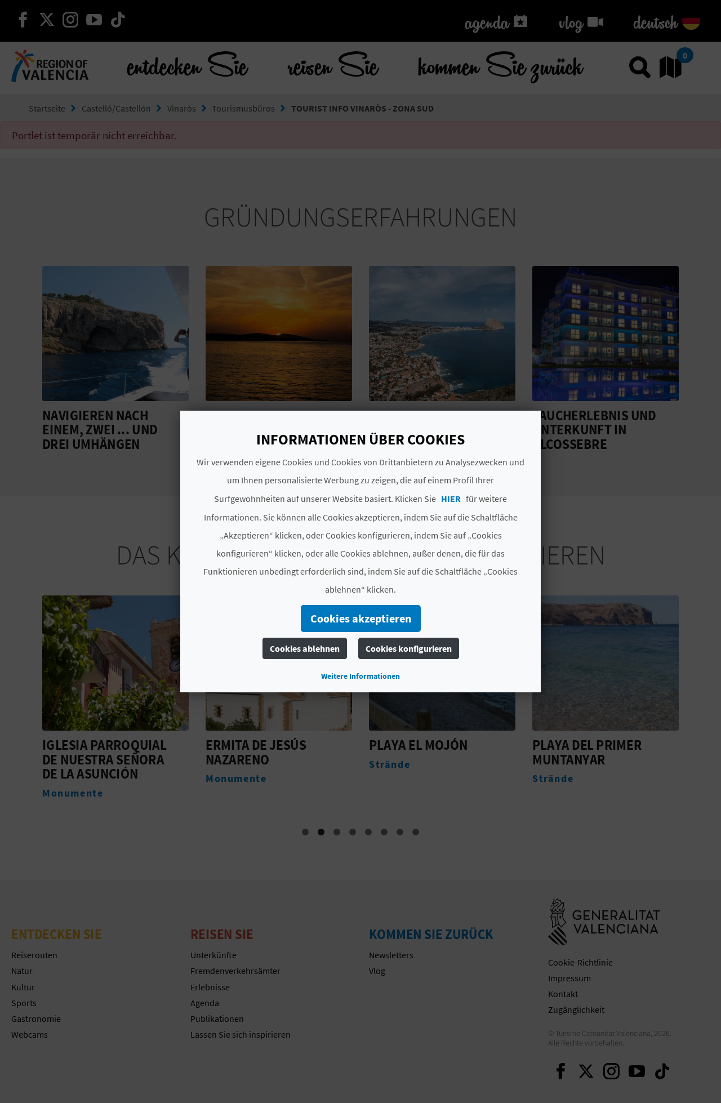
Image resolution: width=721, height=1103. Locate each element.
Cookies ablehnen (305, 648)
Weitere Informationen (360, 676)
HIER (451, 498)
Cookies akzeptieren (360, 618)
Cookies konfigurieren (409, 648)
